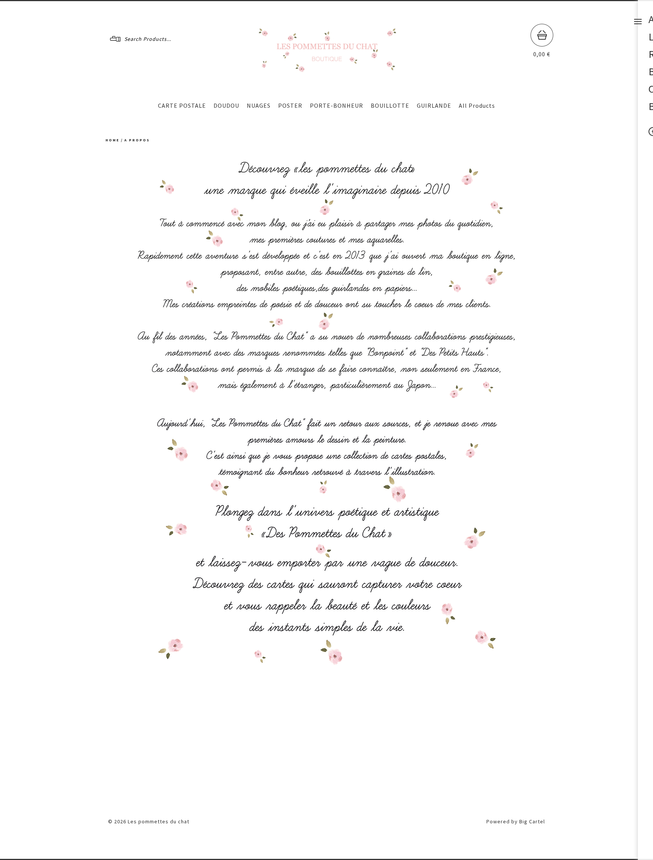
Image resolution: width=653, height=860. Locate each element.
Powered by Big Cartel (515, 821)
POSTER (290, 105)
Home (112, 140)
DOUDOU (226, 105)
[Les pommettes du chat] (327, 69)
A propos (137, 140)
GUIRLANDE (434, 105)
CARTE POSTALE (182, 105)
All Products (477, 105)
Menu (638, 21)
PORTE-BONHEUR (336, 105)
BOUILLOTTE (390, 105)
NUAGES (259, 105)
